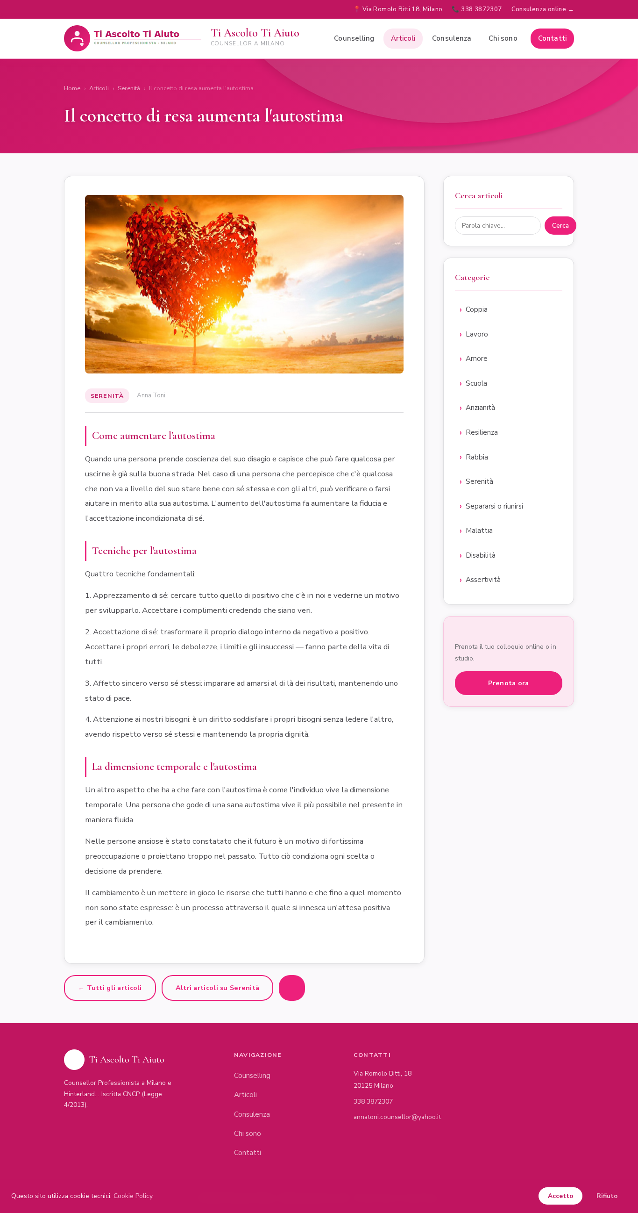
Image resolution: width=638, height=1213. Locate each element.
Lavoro (477, 334)
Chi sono (503, 38)
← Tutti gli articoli (110, 987)
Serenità (129, 88)
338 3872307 (373, 1101)
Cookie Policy (132, 1195)
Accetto (560, 1195)
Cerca (560, 225)
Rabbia (477, 457)
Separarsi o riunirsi (494, 506)
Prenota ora (508, 683)
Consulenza (452, 38)
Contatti (552, 38)
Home (72, 88)
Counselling (354, 38)
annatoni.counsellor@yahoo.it (397, 1117)
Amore (477, 358)
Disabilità (481, 555)
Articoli (403, 38)
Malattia (479, 530)
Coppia (477, 309)
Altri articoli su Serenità (218, 987)
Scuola (476, 383)
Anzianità (480, 407)
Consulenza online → (542, 9)
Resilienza (482, 432)
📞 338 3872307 (477, 9)
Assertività (483, 579)
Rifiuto (606, 1195)
